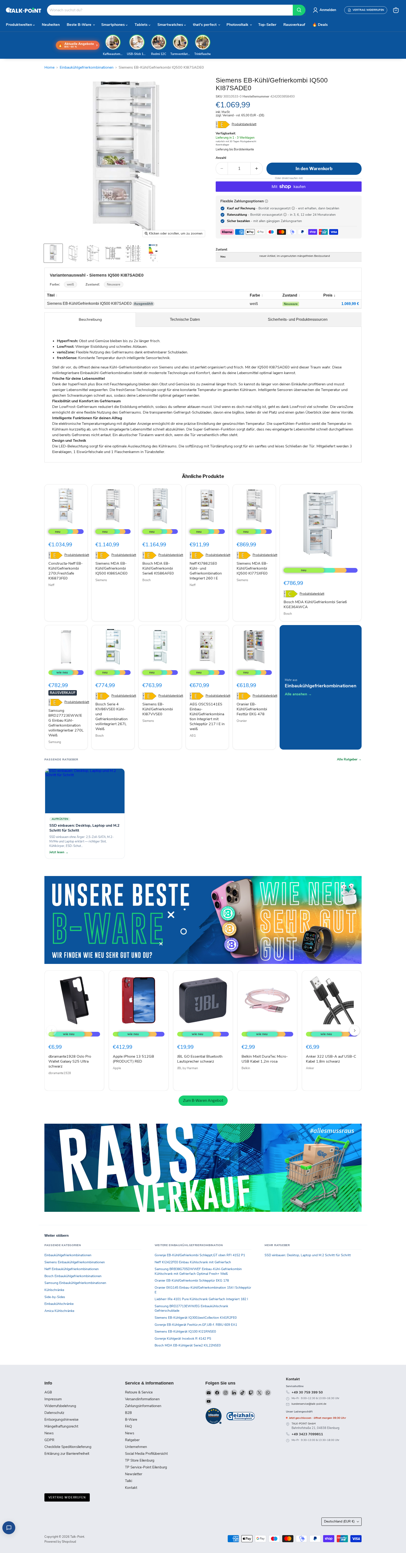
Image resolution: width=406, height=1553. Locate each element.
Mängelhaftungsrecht (61, 1426)
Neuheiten (51, 24)
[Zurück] (51, 1030)
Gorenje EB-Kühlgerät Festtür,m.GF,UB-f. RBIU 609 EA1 (196, 1324)
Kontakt (131, 1487)
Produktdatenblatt (244, 124)
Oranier (242, 721)
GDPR (49, 1440)
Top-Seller (267, 24)
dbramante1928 (59, 1073)
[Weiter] (354, 1030)
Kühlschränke (54, 1290)
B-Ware (131, 1419)
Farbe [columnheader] (255, 295)
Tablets (141, 24)
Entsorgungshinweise (61, 1419)
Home (49, 67)
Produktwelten (19, 24)
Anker (310, 1068)
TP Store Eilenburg (139, 1460)
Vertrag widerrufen (67, 1497)
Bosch (146, 580)
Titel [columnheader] (51, 295)
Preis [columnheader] (327, 295)
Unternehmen (136, 1446)
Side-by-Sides (54, 1297)
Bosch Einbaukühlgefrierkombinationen (73, 1276)
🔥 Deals (320, 24)
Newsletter (133, 1474)
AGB (48, 1392)
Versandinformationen (142, 1399)
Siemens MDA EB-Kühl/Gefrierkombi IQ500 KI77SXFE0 (252, 568)
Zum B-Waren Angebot (203, 1100)
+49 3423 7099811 (307, 1434)
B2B (128, 1412)
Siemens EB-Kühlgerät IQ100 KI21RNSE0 (185, 1331)
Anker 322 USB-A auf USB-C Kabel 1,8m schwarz (331, 1059)
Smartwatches (170, 24)
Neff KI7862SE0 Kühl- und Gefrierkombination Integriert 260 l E (206, 571)
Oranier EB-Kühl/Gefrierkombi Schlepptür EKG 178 (192, 1280)
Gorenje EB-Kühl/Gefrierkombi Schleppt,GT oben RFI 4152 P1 (200, 1255)
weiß (70, 284)
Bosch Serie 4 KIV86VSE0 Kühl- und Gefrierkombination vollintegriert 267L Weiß (111, 717)
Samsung (54, 742)
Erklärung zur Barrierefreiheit (66, 1453)
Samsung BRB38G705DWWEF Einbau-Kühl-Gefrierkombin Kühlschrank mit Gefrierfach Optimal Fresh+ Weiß (198, 1271)
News (49, 1433)
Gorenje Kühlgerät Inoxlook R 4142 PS (183, 1338)
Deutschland (339, 1521)
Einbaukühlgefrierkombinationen (86, 67)
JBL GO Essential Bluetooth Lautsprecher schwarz (200, 1059)
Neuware (113, 284)
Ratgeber (132, 1440)
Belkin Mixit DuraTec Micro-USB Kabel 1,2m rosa (265, 1059)
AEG (193, 736)
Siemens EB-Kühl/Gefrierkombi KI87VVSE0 (157, 709)
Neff (51, 585)
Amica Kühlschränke (59, 1311)
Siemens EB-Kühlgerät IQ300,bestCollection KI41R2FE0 (196, 1317)
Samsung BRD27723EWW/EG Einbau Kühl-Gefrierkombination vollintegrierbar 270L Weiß (66, 723)
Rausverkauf (294, 24)
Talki (128, 1481)
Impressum (53, 1399)
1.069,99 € (350, 304)
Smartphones (113, 24)
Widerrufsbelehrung (60, 1406)
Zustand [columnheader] (289, 295)
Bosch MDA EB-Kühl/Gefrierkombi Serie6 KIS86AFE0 (158, 568)
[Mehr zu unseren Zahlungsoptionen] (266, 201)
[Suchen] (299, 10)
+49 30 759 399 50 (307, 1392)
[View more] (203, 920)
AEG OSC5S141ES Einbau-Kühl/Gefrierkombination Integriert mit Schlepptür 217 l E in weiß (207, 717)
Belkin (246, 1068)
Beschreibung (90, 319)
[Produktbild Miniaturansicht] (53, 253)
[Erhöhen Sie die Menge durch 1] (257, 168)
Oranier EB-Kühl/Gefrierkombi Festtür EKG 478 (252, 709)
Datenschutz (54, 1412)
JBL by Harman (187, 1068)
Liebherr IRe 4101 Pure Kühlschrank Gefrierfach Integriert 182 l (201, 1299)
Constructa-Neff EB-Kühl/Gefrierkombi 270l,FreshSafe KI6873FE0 (65, 571)
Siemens (101, 580)
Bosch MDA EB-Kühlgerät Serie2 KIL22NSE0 (188, 1345)
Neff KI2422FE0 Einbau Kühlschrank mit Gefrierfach (193, 1262)
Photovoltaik (237, 24)
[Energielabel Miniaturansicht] (153, 253)
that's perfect (205, 24)
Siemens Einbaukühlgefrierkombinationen (74, 1262)
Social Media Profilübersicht (146, 1453)
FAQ (128, 1426)
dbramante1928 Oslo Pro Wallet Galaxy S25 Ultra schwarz (69, 1061)
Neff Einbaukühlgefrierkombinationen (71, 1269)
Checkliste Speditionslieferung (67, 1446)
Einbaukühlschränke (59, 1304)
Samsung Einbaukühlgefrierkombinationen (75, 1283)
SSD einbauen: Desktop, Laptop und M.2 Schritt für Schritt (308, 1255)
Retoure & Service (139, 1392)
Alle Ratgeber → (349, 759)
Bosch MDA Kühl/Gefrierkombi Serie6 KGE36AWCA (315, 604)
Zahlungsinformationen (143, 1406)
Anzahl (221, 158)
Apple (117, 1068)
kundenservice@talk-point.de (309, 1404)
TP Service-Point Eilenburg (146, 1467)
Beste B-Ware (79, 24)
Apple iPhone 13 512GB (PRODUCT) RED (133, 1059)
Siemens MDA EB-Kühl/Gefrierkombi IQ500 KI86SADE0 (111, 568)
